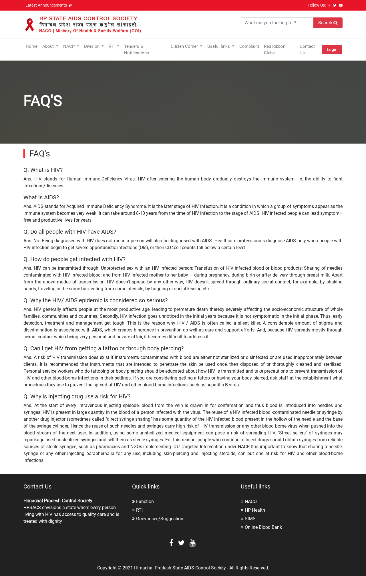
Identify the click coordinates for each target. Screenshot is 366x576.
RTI (139, 510)
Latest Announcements (46, 5)
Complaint (249, 46)
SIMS (250, 518)
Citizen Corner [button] (185, 46)
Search (325, 22)
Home (31, 46)
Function (145, 501)
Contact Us (307, 49)
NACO (251, 501)
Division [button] (92, 46)
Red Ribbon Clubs (274, 49)
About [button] (48, 46)
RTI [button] (112, 46)
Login (332, 49)
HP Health (255, 510)
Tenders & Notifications (136, 49)
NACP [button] (69, 46)
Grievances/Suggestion (159, 518)
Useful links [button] (219, 46)
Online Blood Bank (263, 527)
